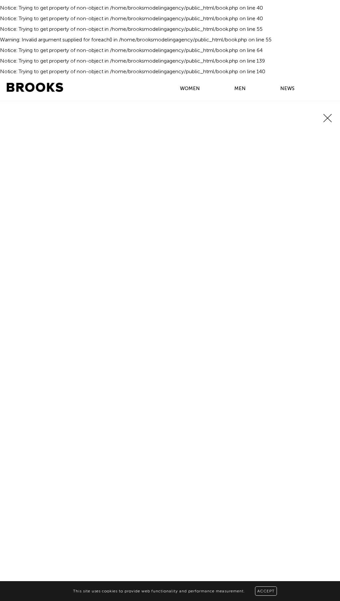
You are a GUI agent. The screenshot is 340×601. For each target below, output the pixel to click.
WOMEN (190, 88)
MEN (240, 88)
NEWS (287, 88)
